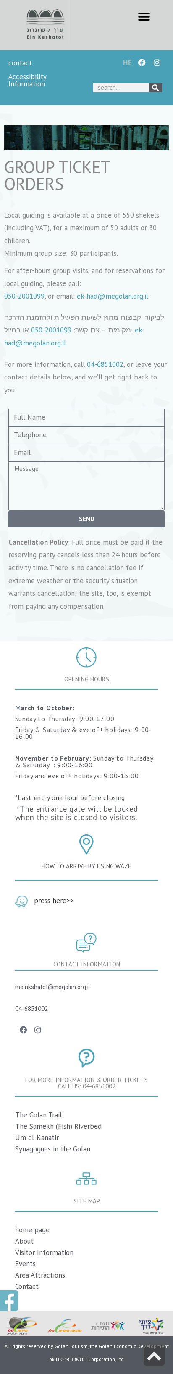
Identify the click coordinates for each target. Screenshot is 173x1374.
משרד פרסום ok (66, 1359)
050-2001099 (24, 296)
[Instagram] (157, 62)
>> (70, 900)
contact (21, 63)
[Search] (155, 87)
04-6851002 (105, 364)
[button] (143, 16)
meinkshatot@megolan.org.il (52, 987)
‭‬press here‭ (50, 900)
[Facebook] (141, 62)
